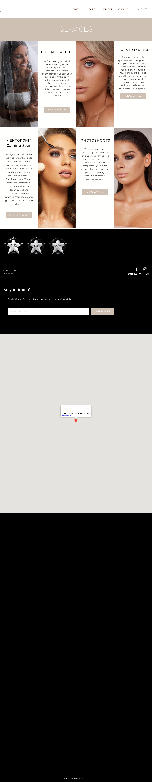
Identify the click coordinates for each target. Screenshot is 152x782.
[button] (19, 215)
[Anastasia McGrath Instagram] (145, 269)
